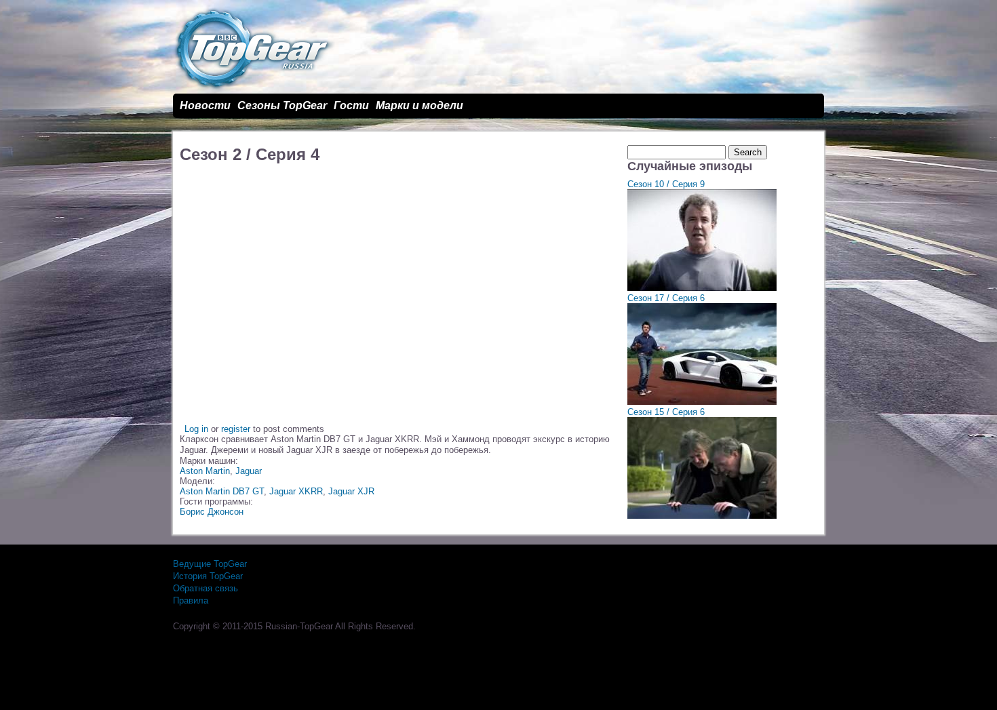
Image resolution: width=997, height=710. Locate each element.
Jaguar (248, 471)
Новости (205, 105)
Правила (190, 600)
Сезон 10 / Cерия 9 (666, 184)
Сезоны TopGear (282, 105)
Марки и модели (419, 105)
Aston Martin (205, 471)
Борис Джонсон (211, 512)
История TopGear (208, 576)
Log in (196, 429)
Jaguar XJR (351, 491)
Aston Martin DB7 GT (222, 491)
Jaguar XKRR (296, 491)
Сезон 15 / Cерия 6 (666, 412)
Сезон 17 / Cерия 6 (666, 298)
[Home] (254, 88)
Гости (351, 105)
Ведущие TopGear (210, 564)
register (235, 429)
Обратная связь (205, 588)
